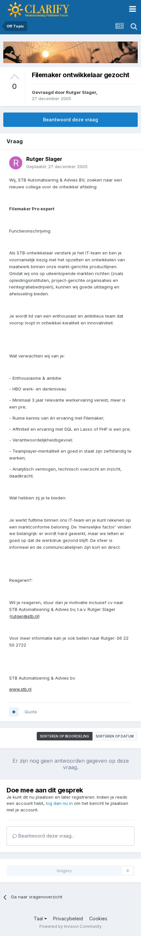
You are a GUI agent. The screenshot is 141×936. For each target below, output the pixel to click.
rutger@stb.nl (24, 616)
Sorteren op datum (115, 736)
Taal (39, 918)
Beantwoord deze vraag (70, 119)
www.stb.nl (20, 689)
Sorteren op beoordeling (64, 736)
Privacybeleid (68, 918)
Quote (31, 711)
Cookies (98, 918)
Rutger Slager (81, 92)
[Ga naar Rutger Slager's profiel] (15, 162)
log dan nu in (59, 803)
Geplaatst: (57, 166)
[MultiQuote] (13, 712)
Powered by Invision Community (70, 926)
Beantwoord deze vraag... (45, 836)
